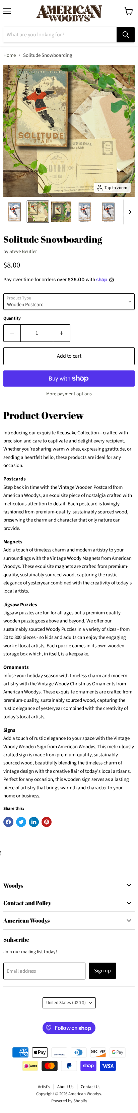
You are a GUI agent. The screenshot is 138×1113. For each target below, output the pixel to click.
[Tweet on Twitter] (21, 822)
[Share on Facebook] (8, 822)
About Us (65, 1087)
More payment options (69, 394)
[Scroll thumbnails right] (128, 212)
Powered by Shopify (69, 1101)
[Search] (126, 34)
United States (66, 1003)
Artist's (44, 1087)
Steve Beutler (23, 251)
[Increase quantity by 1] (61, 333)
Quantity (12, 318)
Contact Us (90, 1087)
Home (9, 55)
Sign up (102, 970)
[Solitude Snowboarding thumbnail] (14, 211)
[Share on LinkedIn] (34, 822)
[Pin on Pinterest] (47, 822)
